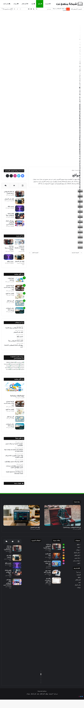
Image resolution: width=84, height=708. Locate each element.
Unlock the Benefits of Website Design (19, 248)
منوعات (15, 3)
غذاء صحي (77, 558)
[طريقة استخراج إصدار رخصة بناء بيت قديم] (19, 288)
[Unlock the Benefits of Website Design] (19, 241)
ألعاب (78, 563)
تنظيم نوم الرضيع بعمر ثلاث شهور (48, 580)
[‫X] (18, 175)
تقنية (32, 3)
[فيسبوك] (82, 696)
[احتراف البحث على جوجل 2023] (56, 564)
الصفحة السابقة (75, 252)
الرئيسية (47, 3)
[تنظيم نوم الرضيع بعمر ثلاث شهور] (56, 580)
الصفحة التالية (35, 252)
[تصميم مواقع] (19, 208)
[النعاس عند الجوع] (19, 296)
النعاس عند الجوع (10, 293)
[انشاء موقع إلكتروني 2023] (56, 573)
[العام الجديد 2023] (56, 556)
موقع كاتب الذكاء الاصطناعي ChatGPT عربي (10, 222)
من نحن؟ (78, 572)
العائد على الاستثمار (62, 8)
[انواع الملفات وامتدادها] (19, 280)
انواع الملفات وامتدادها (17, 396)
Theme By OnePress (42, 691)
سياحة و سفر (76, 560)
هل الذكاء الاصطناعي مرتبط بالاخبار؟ (9, 248)
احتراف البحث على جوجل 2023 (47, 563)
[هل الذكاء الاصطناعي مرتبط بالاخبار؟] (19, 194)
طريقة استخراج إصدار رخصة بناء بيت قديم (9, 287)
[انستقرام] (79, 696)
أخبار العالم (24, 3)
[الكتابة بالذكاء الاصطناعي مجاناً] (19, 216)
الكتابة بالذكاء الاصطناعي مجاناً (8, 572)
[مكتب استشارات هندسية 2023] (19, 310)
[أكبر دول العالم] (19, 303)
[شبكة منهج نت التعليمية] (69, 4)
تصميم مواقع (11, 206)
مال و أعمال (6, 3)
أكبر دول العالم (10, 300)
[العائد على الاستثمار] (19, 201)
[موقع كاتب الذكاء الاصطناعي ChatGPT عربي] (19, 223)
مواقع (39, 3)
